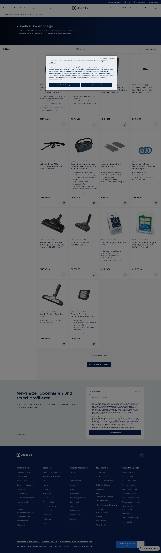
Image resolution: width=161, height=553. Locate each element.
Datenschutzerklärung (55, 79)
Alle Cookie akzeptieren (97, 85)
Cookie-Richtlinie (95, 77)
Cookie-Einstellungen (64, 85)
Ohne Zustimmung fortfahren (107, 58)
